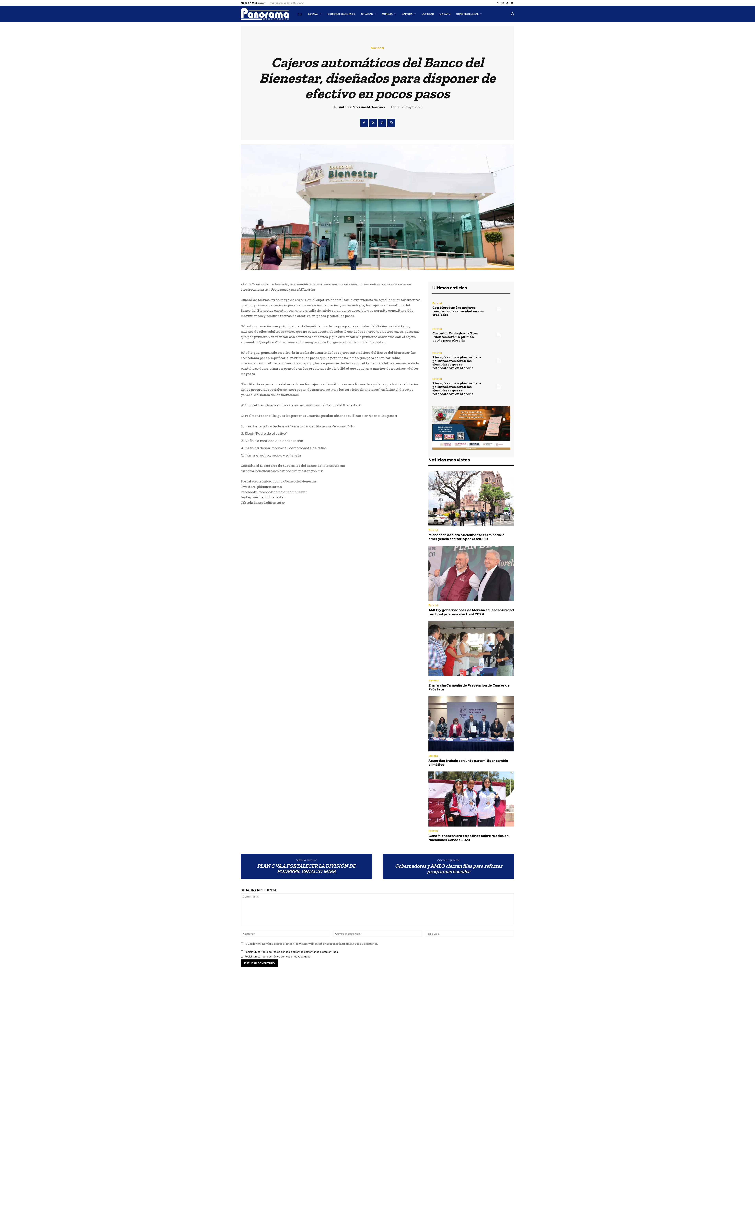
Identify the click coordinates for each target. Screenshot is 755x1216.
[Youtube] (512, 3)
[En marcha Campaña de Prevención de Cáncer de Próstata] (471, 648)
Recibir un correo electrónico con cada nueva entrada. (278, 956)
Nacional (377, 48)
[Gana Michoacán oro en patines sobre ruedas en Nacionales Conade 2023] (471, 799)
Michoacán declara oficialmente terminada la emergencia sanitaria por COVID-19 (466, 537)
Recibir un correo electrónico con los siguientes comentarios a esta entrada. (292, 951)
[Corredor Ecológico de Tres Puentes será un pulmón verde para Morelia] (498, 335)
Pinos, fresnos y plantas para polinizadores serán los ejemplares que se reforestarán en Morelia (456, 362)
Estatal (437, 303)
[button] (512, 14)
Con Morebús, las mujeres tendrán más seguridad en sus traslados (458, 311)
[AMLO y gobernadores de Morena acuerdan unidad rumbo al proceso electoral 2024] (471, 573)
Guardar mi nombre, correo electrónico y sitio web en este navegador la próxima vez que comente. (312, 943)
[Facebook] (497, 3)
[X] (507, 3)
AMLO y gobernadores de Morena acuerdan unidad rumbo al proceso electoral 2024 (471, 612)
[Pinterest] (382, 123)
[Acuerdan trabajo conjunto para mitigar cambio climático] (471, 723)
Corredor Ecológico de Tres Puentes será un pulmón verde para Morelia (455, 336)
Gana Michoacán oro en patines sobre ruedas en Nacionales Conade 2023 (468, 838)
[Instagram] (502, 3)
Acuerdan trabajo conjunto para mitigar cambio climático (468, 763)
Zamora (433, 680)
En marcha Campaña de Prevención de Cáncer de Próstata (469, 687)
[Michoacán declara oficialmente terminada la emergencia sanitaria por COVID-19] (471, 498)
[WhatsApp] (391, 123)
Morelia (433, 756)
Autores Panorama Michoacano (362, 107)
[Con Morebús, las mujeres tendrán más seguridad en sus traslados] (498, 309)
